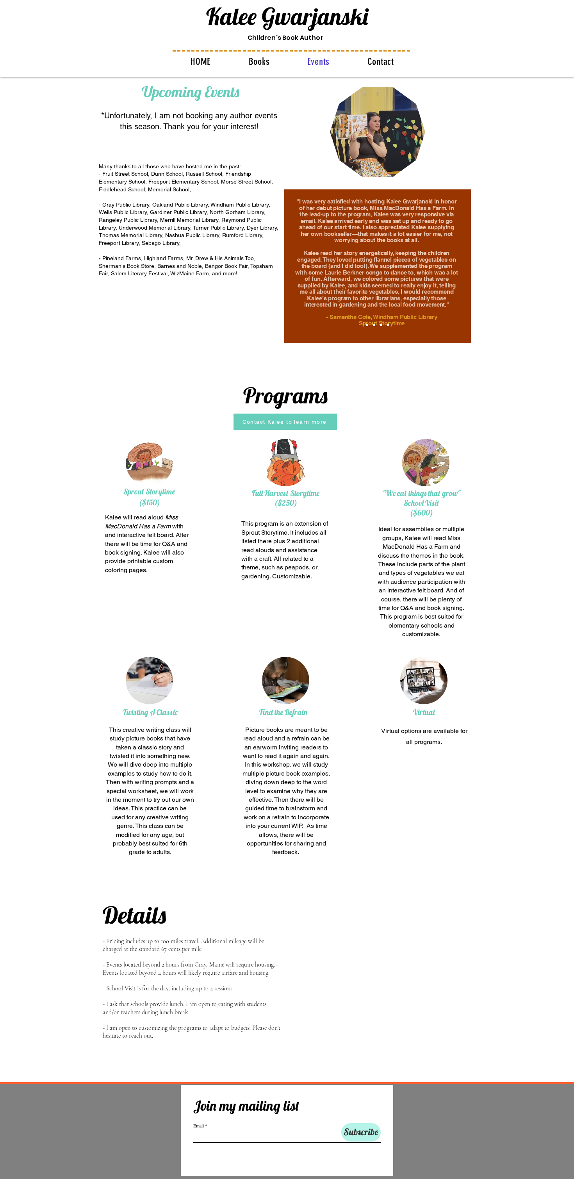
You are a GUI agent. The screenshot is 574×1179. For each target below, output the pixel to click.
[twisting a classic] (367, 325)
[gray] (388, 325)
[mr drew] (381, 325)
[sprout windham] (374, 325)
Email (198, 1125)
